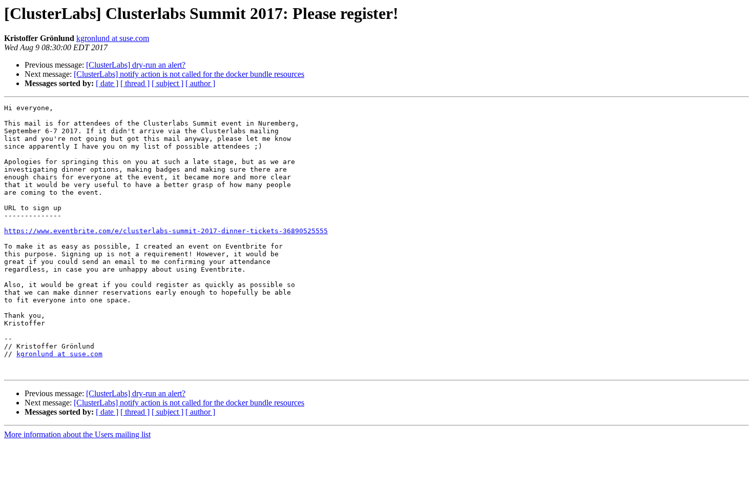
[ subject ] (167, 83)
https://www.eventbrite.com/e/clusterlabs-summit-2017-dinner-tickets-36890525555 (166, 231)
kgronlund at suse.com (112, 38)
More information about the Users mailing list (77, 434)
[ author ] (200, 83)
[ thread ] (135, 83)
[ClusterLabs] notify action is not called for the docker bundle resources (189, 74)
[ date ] (107, 83)
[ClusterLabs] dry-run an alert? (135, 64)
